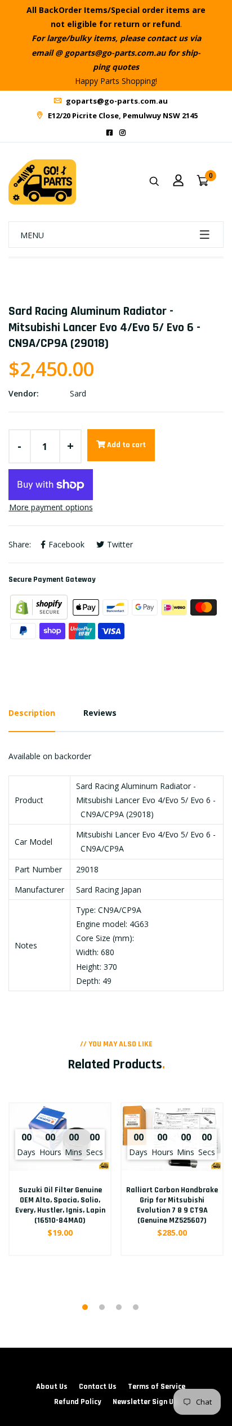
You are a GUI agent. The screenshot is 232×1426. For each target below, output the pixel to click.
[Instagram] (122, 132)
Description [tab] (31, 712)
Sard (78, 393)
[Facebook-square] (109, 132)
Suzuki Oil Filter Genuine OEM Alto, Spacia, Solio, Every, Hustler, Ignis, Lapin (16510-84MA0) (60, 1205)
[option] (60, 1197)
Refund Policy (77, 1402)
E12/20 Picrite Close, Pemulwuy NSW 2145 (122, 115)
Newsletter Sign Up (145, 1402)
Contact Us (98, 1387)
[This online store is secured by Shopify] (40, 606)
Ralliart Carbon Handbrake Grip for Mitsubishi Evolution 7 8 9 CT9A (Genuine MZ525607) (172, 1205)
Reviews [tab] (100, 712)
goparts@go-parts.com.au (116, 101)
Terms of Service (156, 1387)
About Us (52, 1387)
